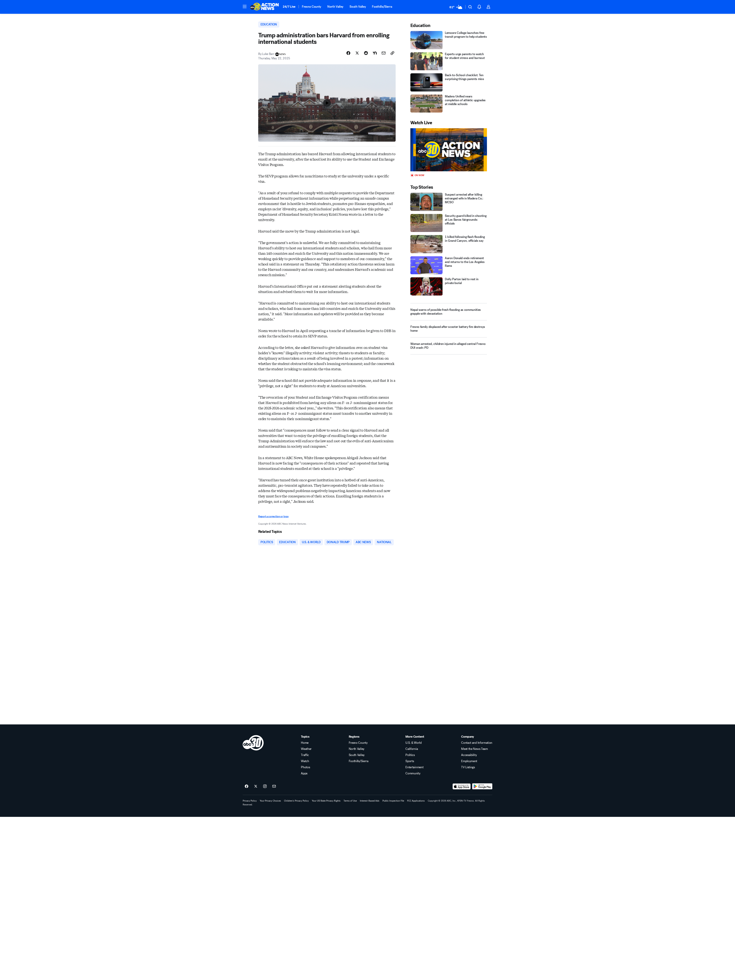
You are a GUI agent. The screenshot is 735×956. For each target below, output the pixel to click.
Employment (469, 761)
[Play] (448, 149)
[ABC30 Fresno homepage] (264, 7)
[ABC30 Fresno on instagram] (265, 786)
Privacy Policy (250, 801)
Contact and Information (476, 742)
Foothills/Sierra (382, 7)
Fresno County (311, 7)
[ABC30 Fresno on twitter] (256, 786)
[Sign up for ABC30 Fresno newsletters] (274, 786)
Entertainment (414, 767)
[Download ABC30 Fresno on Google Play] (482, 786)
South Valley (358, 7)
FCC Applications (416, 801)
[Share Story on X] (357, 53)
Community (412, 773)
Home (305, 742)
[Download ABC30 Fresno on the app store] (461, 786)
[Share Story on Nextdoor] (375, 53)
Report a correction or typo (273, 516)
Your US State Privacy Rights (326, 801)
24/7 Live (289, 7)
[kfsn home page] (253, 742)
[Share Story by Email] (383, 53)
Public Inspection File (393, 801)
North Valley (335, 7)
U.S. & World (413, 742)
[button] (245, 6)
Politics (410, 755)
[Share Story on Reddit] (366, 53)
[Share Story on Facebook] (348, 53)
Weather (306, 748)
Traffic (305, 755)
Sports (409, 761)
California (411, 748)
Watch (305, 761)
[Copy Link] (392, 53)
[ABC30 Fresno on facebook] (246, 786)
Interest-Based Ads (369, 801)
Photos (305, 767)
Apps (304, 773)
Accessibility (469, 755)
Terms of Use (350, 801)
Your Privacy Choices (270, 801)
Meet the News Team (474, 748)
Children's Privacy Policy (296, 801)
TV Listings (468, 767)
